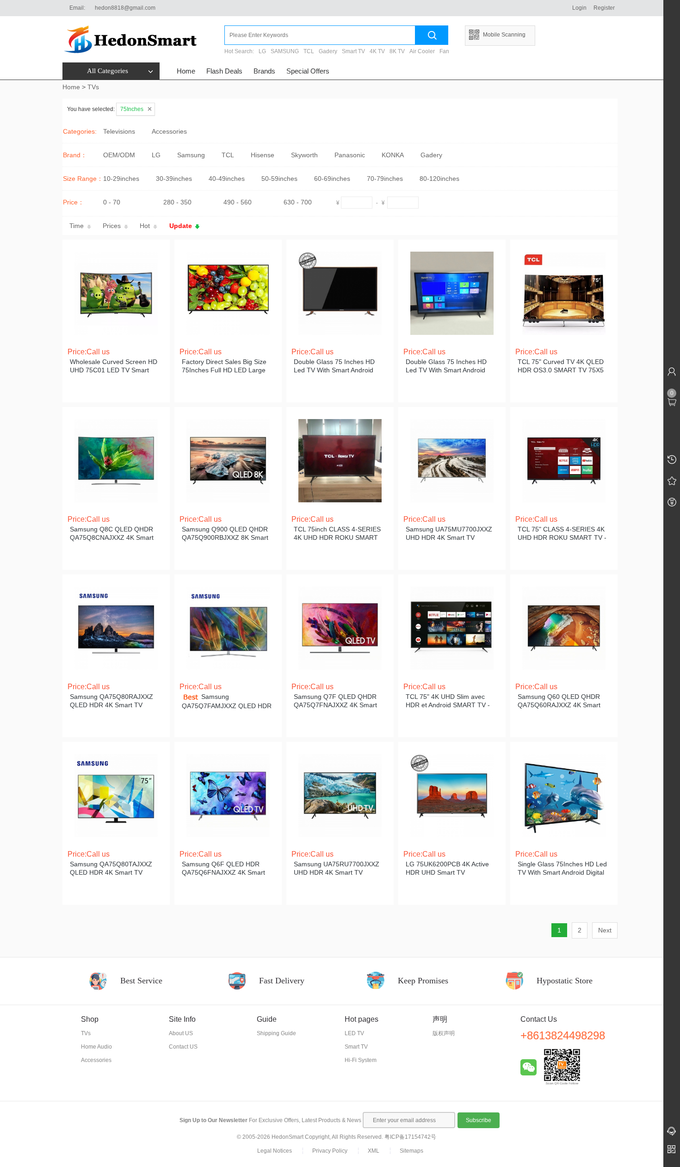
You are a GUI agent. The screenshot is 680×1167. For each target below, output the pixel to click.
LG (262, 51)
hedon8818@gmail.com (125, 8)
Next (605, 930)
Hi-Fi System (361, 1060)
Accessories (169, 131)
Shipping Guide (276, 1033)
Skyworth (304, 155)
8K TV (397, 51)
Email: (77, 8)
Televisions (119, 131)
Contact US (183, 1047)
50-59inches (279, 178)
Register (604, 8)
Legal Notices (274, 1151)
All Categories (107, 70)
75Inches (131, 109)
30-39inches (174, 178)
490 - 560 (237, 202)
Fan (444, 51)
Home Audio (96, 1047)
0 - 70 (111, 202)
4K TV (377, 51)
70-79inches (385, 178)
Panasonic (349, 155)
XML (373, 1151)
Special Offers (307, 71)
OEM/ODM (119, 155)
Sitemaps (411, 1151)
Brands (264, 71)
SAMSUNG (285, 51)
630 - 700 (298, 202)
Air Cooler (422, 51)
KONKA (393, 155)
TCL (308, 51)
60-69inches (332, 178)
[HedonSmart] (143, 39)
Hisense (262, 155)
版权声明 (444, 1033)
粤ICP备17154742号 (410, 1137)
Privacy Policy (329, 1151)
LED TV (354, 1033)
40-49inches (227, 178)
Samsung (191, 155)
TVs (93, 87)
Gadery (328, 51)
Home (186, 71)
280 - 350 (177, 202)
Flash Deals (224, 71)
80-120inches (439, 178)
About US (181, 1033)
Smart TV (353, 51)
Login (579, 8)
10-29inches (121, 178)
